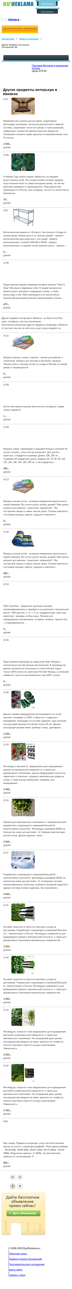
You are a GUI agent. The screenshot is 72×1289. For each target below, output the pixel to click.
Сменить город (16, 1275)
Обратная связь (17, 1253)
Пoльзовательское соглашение (26, 1264)
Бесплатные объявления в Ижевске (18, 4)
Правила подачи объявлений (25, 1259)
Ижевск (13, 19)
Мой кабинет (47, 11)
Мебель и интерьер (29, 39)
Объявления (47, 4)
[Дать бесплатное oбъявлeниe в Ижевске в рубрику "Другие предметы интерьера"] (20, 29)
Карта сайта (15, 1269)
